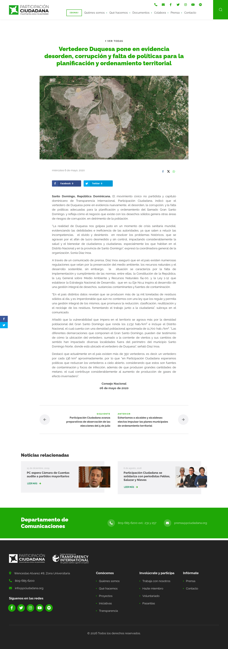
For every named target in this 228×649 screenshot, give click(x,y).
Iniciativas (105, 603)
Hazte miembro (152, 588)
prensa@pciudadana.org (190, 523)
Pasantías (148, 603)
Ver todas (115, 41)
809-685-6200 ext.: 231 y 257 (137, 523)
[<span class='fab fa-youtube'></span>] (193, 5)
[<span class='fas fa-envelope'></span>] (163, 5)
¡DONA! (74, 12)
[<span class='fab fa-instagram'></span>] (185, 5)
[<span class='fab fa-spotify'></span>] (200, 5)
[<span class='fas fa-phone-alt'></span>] (156, 5)
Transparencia (108, 610)
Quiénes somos (94, 12)
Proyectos (105, 596)
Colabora (160, 12)
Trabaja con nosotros (156, 581)
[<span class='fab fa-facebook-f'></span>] (171, 5)
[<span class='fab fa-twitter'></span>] (178, 5)
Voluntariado (150, 596)
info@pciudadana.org (29, 588)
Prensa (175, 12)
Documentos (141, 12)
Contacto (190, 12)
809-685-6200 (25, 580)
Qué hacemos (118, 12)
